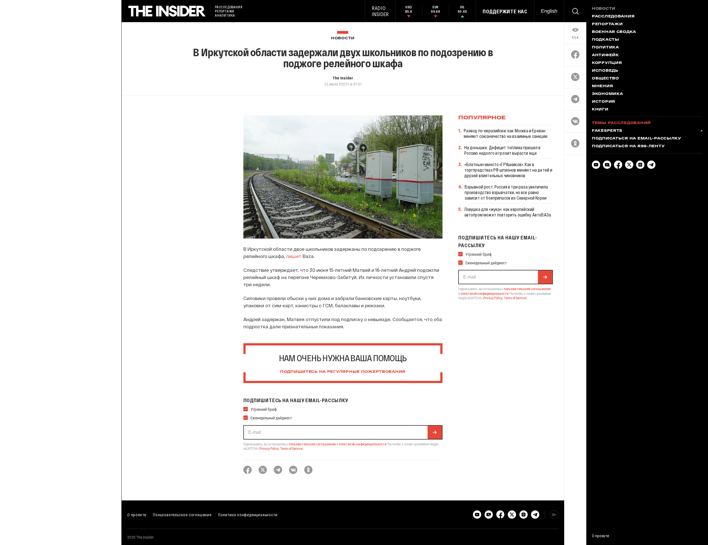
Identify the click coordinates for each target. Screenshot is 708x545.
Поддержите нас (505, 11)
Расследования (613, 16)
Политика (605, 47)
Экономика (607, 94)
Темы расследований (621, 123)
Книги (600, 109)
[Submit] (435, 432)
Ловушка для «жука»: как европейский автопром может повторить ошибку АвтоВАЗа (507, 211)
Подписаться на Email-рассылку (636, 138)
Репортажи (607, 24)
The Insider (342, 77)
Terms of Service (291, 448)
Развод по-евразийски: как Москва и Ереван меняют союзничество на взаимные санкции (505, 133)
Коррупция (607, 63)
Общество (605, 78)
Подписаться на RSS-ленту (628, 146)
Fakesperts (607, 131)
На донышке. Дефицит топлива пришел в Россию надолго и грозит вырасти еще (502, 150)
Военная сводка (614, 32)
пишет (293, 256)
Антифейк (605, 55)
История (603, 102)
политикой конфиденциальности (363, 444)
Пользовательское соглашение (182, 514)
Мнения (602, 86)
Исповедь (605, 71)
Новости (343, 38)
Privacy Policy (269, 448)
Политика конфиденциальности (248, 514)
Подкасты (605, 40)
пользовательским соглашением (312, 444)
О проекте (136, 514)
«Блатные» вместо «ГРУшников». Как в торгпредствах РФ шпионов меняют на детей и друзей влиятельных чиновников (508, 170)
